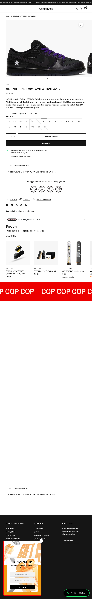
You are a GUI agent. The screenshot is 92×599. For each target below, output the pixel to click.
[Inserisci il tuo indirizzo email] (76, 541)
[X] (12, 205)
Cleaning (11, 235)
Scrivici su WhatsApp (78, 592)
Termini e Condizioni (13, 538)
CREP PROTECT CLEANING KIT (45, 271)
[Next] (50, 79)
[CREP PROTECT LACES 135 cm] (74, 253)
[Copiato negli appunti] (26, 205)
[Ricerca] (81, 9)
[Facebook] (7, 205)
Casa (7, 16)
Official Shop (46, 8)
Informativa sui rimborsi (41, 535)
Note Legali (10, 528)
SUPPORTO (38, 524)
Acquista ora (46, 143)
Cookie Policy (10, 535)
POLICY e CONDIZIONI (15, 524)
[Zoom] (81, 24)
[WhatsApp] (21, 205)
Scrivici (36, 532)
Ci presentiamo (39, 528)
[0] (84, 9)
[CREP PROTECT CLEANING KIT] (46, 253)
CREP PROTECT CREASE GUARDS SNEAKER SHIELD (15, 272)
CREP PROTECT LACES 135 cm (73, 271)
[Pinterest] (17, 205)
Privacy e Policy (11, 532)
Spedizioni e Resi (39, 538)
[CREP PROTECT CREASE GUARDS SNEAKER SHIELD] (18, 253)
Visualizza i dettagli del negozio (21, 156)
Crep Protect (11, 268)
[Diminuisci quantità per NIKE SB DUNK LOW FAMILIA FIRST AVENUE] (8, 136)
